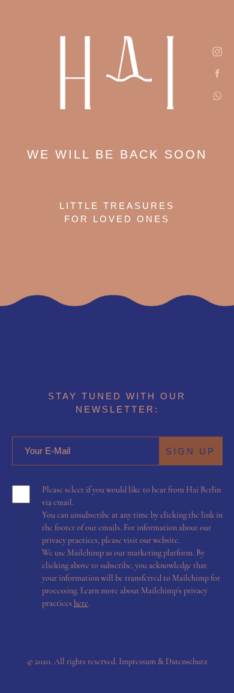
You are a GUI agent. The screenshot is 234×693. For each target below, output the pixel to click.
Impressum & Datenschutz (163, 661)
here (81, 603)
